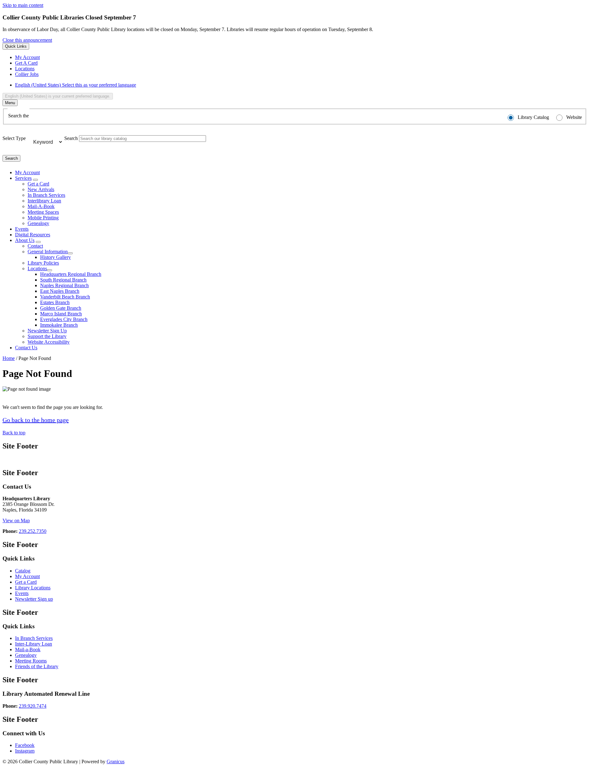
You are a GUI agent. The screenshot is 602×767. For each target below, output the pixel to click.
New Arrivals (41, 189)
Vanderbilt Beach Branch (65, 296)
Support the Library (47, 336)
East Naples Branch (59, 291)
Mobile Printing (43, 217)
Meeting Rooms (31, 660)
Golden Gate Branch (60, 308)
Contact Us (26, 347)
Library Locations (32, 587)
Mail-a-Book (27, 649)
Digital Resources (32, 234)
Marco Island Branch (61, 313)
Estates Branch (55, 302)
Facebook (24, 745)
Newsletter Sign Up (47, 330)
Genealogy (38, 223)
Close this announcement (27, 40)
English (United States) (75, 85)
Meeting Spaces (43, 212)
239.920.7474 (32, 706)
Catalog (22, 570)
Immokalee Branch (59, 325)
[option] (307, 85)
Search (71, 138)
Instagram (24, 751)
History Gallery (55, 257)
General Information (48, 251)
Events (22, 229)
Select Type (14, 138)
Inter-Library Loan (33, 643)
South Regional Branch (63, 279)
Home (9, 358)
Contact (35, 246)
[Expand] (35, 180)
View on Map (16, 520)
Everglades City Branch (63, 319)
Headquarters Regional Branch (70, 274)
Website (574, 117)
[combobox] (58, 96)
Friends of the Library (36, 666)
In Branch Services (46, 195)
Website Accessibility (49, 342)
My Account (27, 576)
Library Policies (43, 263)
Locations (37, 268)
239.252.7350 (32, 531)
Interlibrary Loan (44, 200)
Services (23, 178)
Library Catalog (533, 117)
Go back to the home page (36, 419)
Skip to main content (23, 5)
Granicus (115, 761)
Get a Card (38, 183)
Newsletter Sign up (34, 599)
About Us (24, 240)
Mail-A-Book (41, 206)
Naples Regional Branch (64, 285)
